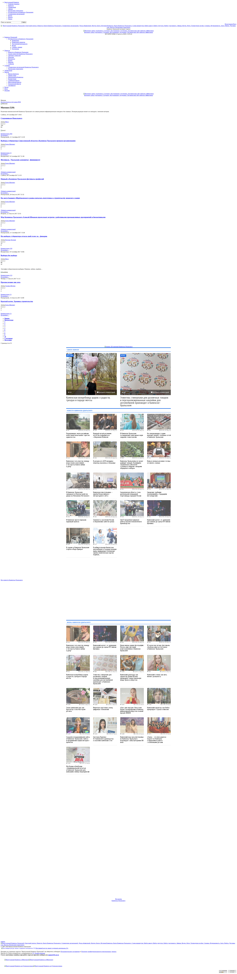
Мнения (10, 62)
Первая (6, 318)
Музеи (14, 45)
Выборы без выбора (9, 255)
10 (5, 337)
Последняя (8, 340)
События (11, 64)
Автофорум (11, 85)
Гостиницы (15, 49)
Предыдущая (8, 320)
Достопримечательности (19, 44)
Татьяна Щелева (10, 286)
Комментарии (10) (6, 248)
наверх (3, 941)
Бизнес (10, 60)
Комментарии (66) (6, 134)
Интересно (11, 59)
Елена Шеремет (10, 144)
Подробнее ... (5, 135)
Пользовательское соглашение (70, 951)
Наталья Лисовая (10, 240)
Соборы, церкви (17, 47)
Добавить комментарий (8, 172)
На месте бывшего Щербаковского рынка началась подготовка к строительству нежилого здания (40, 198)
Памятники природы (18, 42)
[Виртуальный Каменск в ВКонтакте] (118, 960)
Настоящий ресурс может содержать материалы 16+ (52, 948)
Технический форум (14, 84)
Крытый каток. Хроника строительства (17, 301)
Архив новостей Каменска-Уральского (20, 54)
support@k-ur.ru (53, 955)
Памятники (15, 40)
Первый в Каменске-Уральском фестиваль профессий (22, 179)
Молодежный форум (14, 82)
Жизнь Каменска (13, 74)
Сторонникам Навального (11, 118)
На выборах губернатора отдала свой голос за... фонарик (24, 236)
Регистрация (229, 24)
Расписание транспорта (15, 69)
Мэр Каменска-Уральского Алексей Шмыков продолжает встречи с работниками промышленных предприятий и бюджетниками (53, 217)
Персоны (11, 57)
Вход (234, 24)
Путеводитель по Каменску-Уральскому (20, 39)
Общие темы (12, 75)
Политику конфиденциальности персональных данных (98, 951)
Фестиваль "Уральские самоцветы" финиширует (20, 160)
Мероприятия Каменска (15, 77)
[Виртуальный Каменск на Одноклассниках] (118, 966)
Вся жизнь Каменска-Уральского (118, 899)
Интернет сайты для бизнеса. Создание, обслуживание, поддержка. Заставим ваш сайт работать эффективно (118, 32)
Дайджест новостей (14, 55)
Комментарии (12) (6, 275)
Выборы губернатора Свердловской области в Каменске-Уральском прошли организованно (38, 141)
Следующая (8, 338)
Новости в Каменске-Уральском (18, 52)
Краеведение (12, 79)
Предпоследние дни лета (10, 282)
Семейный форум (13, 80)
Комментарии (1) (6, 153)
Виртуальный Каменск (11, 2)
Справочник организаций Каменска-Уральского (23, 67)
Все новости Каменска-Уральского (12, 580)
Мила (7, 122)
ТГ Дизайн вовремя (38, 953)
